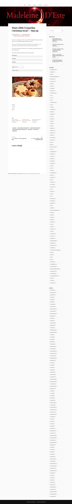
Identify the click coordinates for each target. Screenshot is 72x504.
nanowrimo (52, 177)
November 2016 (53, 437)
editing (51, 121)
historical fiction (53, 146)
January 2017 (52, 433)
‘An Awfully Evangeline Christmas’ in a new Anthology (26, 120)
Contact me (46, 5)
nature (51, 179)
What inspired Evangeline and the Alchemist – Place (36, 120)
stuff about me (52, 245)
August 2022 (52, 325)
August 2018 (52, 388)
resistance (52, 221)
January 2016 (52, 461)
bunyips (51, 83)
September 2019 (53, 358)
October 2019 (52, 355)
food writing (52, 137)
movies (51, 165)
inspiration (52, 153)
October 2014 (52, 496)
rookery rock (52, 228)
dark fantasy (52, 109)
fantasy (51, 123)
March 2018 (52, 400)
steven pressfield (53, 240)
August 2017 (52, 416)
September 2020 (53, 332)
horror (51, 149)
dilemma (51, 111)
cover (51, 97)
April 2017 (52, 426)
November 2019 (53, 353)
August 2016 (52, 444)
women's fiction (53, 271)
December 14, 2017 (26, 34)
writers (51, 278)
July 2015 (52, 475)
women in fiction (53, 266)
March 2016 (52, 456)
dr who (51, 116)
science (51, 231)
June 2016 (52, 449)
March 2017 (52, 428)
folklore (51, 135)
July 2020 (52, 334)
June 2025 (52, 297)
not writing (52, 184)
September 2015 (53, 470)
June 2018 (52, 393)
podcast (51, 191)
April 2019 (52, 369)
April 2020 (52, 341)
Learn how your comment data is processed (31, 173)
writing (51, 280)
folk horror (52, 132)
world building (52, 273)
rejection (51, 214)
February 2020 (52, 346)
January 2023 (52, 322)
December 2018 (53, 379)
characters (52, 90)
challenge (52, 88)
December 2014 (53, 491)
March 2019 (52, 372)
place (51, 189)
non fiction (52, 182)
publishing (52, 203)
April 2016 (52, 454)
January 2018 (52, 404)
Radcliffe (52, 207)
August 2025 (52, 294)
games (51, 142)
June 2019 (52, 365)
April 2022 (52, 327)
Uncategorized (52, 264)
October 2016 (52, 440)
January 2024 (52, 306)
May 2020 (52, 339)
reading (51, 212)
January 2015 (52, 489)
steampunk (52, 238)
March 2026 (52, 290)
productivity (52, 198)
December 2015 (53, 463)
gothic (51, 144)
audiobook (52, 71)
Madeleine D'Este (16, 34)
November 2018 (53, 381)
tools (51, 257)
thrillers (51, 254)
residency (52, 219)
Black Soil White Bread (54, 76)
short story (36, 129)
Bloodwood (52, 78)
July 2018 (52, 390)
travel (51, 259)
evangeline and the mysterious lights (20, 129)
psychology (52, 200)
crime (51, 104)
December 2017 (53, 407)
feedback (52, 128)
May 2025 (52, 299)
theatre (51, 252)
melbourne (52, 163)
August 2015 (52, 472)
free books (30, 129)
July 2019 (52, 362)
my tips (51, 170)
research (51, 217)
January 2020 (52, 348)
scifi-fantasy (52, 233)
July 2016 (52, 447)
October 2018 (52, 383)
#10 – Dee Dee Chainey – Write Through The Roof (37, 139)
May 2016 (52, 451)
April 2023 (52, 320)
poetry (51, 193)
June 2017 (52, 421)
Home (25, 5)
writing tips (52, 282)
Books (29, 5)
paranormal (52, 186)
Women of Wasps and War (54, 268)
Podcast (34, 5)
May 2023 (52, 318)
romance (51, 226)
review (51, 224)
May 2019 (52, 367)
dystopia (51, 118)
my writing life (52, 172)
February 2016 (52, 458)
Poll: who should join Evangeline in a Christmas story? (16, 120)
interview (52, 156)
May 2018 (52, 395)
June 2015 (52, 477)
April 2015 (52, 482)
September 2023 (53, 313)
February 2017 (52, 430)
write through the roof (54, 275)
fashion (51, 125)
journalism (52, 158)
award (51, 74)
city (51, 95)
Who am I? (40, 5)
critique (51, 107)
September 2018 (53, 386)
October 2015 (52, 468)
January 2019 (52, 376)
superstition (52, 247)
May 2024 (52, 301)
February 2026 (52, 292)
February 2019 (52, 374)
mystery (51, 175)
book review (52, 81)
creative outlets (53, 102)
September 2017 (53, 414)
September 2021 (53, 329)
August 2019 (52, 360)
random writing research (54, 210)
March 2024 (52, 304)
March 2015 (52, 484)
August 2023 (52, 315)
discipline (52, 114)
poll (51, 196)
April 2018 (52, 397)
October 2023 (52, 311)
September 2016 (53, 442)
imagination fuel (53, 151)
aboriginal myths (53, 69)
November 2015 (53, 465)
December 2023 (53, 308)
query (51, 205)
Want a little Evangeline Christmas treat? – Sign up (25, 29)
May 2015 (52, 479)
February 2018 (52, 402)
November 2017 (53, 409)
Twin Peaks (52, 261)
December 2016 (53, 435)
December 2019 (53, 351)
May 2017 (52, 423)
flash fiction (52, 130)
